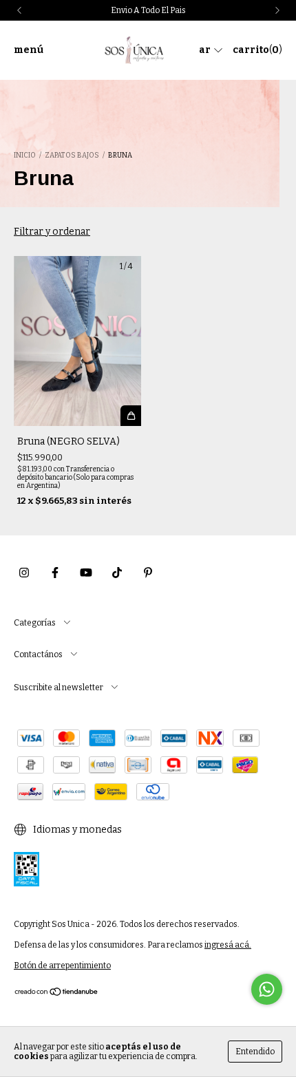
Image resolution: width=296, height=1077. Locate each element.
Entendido (255, 1051)
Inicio (25, 155)
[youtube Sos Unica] (86, 573)
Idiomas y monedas (76, 829)
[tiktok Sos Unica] (117, 573)
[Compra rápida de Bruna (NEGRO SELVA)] (130, 415)
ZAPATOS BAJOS (72, 155)
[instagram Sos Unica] (24, 573)
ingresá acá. (227, 945)
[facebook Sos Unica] (55, 573)
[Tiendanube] (57, 994)
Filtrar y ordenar (52, 231)
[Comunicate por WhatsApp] (266, 989)
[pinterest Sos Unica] (148, 573)
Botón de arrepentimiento (62, 965)
